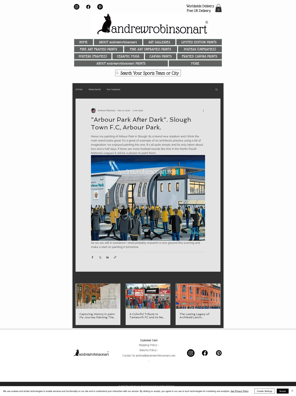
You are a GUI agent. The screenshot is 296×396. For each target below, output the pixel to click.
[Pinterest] (100, 7)
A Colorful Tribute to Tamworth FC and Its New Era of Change (147, 315)
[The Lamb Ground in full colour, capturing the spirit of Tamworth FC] (148, 296)
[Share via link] (115, 257)
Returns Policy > (149, 350)
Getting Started (94, 89)
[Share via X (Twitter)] (100, 257)
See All (216, 278)
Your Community (113, 89)
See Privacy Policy (240, 391)
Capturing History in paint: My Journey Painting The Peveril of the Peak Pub (97, 315)
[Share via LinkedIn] (107, 257)
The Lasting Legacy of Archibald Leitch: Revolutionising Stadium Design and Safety (195, 315)
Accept (282, 391)
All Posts (79, 89)
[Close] (292, 391)
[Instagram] (76, 7)
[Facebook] (88, 7)
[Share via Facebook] (92, 257)
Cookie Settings (264, 391)
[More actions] (203, 110)
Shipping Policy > (149, 345)
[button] (218, 8)
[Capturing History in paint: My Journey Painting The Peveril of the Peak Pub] (98, 296)
